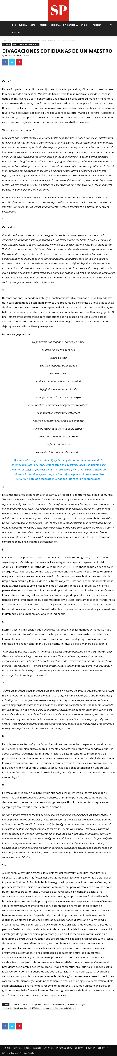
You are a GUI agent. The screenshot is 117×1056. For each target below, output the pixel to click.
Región (43, 25)
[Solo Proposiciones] (58, 10)
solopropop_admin (13, 55)
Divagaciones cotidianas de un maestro (47, 1004)
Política (97, 25)
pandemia (47, 1008)
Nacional (55, 25)
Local (32, 25)
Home (4, 40)
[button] (111, 25)
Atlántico (15, 1004)
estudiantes (73, 1004)
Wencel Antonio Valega (64, 1008)
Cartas (25, 1004)
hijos (83, 1004)
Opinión (84, 25)
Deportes (15, 32)
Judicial (23, 25)
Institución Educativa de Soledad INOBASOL (22, 1008)
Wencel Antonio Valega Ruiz (32, 40)
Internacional (70, 25)
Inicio (13, 25)
